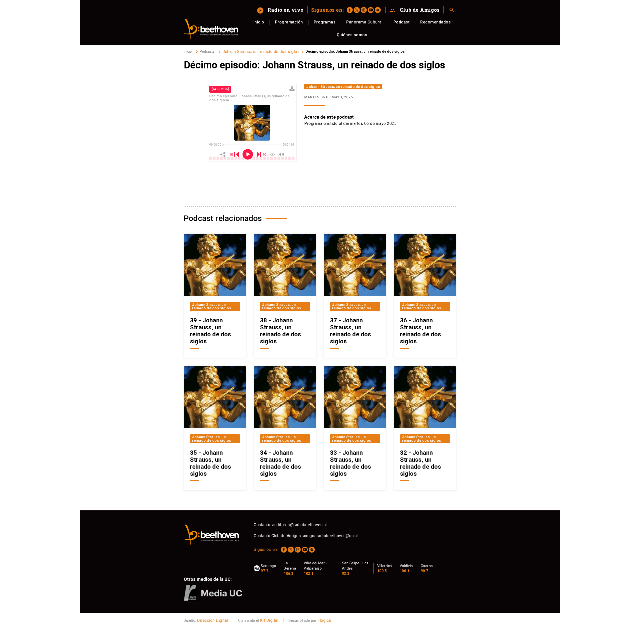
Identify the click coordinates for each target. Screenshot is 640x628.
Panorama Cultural (364, 22)
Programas (325, 22)
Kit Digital (269, 620)
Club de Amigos (415, 9)
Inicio (259, 22)
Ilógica (324, 620)
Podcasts (207, 51)
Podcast (402, 22)
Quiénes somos (352, 34)
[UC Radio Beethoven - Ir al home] (211, 29)
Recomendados (435, 22)
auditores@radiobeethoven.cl (299, 524)
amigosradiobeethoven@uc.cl (330, 535)
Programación (289, 22)
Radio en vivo (281, 9)
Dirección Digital (212, 620)
